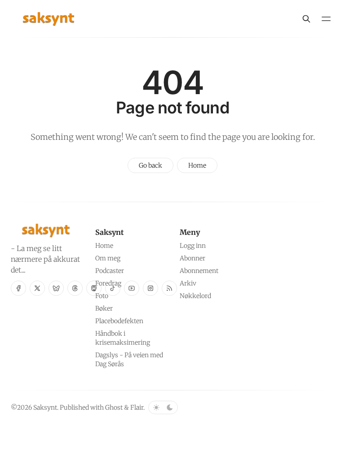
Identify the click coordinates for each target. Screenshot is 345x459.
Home (197, 165)
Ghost (114, 407)
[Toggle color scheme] (163, 407)
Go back (150, 165)
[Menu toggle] (326, 19)
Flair (136, 407)
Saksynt (45, 407)
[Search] (306, 19)
